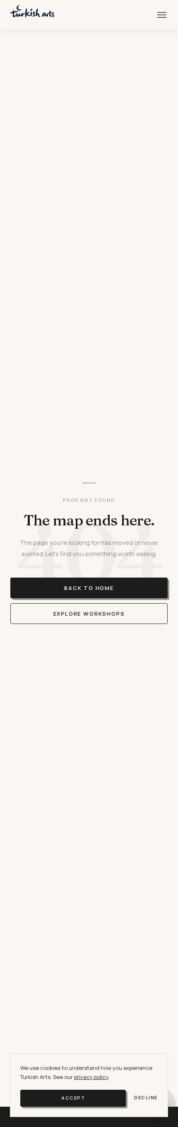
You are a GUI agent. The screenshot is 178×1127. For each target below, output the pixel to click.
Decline (146, 1097)
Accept (73, 1098)
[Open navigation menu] (162, 15)
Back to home (89, 588)
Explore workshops (89, 613)
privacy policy (91, 1077)
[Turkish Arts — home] (32, 15)
